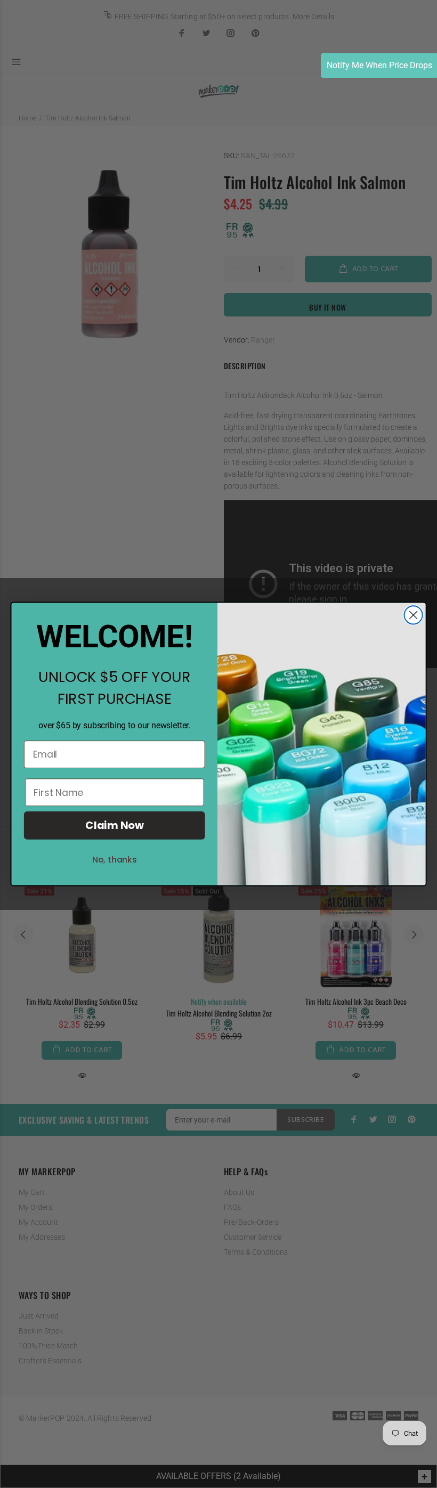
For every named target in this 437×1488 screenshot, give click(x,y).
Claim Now (114, 825)
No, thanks (114, 859)
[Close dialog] (413, 615)
